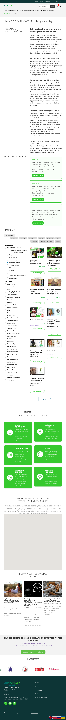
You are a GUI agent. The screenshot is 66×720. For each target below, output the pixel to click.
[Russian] (59, 717)
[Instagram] (57, 1)
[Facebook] (53, 1)
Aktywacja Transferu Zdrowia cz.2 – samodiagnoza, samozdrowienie (54, 292)
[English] (51, 717)
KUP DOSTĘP (37, 273)
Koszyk (41, 1)
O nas (5, 10)
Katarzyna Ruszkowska (35, 268)
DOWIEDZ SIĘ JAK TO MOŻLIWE (33, 652)
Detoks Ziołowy (52, 351)
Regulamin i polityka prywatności (53, 713)
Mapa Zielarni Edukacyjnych (26, 10)
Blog (15, 13)
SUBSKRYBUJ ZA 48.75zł (54, 269)
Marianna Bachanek (38, 269)
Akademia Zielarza (13, 10)
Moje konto (47, 1)
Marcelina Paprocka (34, 325)
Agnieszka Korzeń (51, 331)
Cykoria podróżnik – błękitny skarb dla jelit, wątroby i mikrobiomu (36, 353)
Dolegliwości (7, 13)
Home (36, 1)
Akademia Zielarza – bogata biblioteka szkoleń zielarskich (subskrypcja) (54, 262)
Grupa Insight (34, 713)
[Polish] (55, 717)
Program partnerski (48, 10)
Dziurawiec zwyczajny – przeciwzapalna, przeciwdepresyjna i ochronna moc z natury (37, 382)
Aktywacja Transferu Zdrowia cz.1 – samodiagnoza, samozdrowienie (37, 292)
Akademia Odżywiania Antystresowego (35, 262)
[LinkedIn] (61, 1)
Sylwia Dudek (50, 354)
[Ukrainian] (63, 717)
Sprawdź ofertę (38, 175)
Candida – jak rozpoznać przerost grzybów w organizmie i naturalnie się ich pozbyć (53, 324)
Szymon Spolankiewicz (35, 299)
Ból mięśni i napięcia (36, 320)
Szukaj (52, 6)
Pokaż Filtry (9, 235)
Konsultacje (38, 10)
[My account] (60, 6)
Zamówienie (38, 690)
